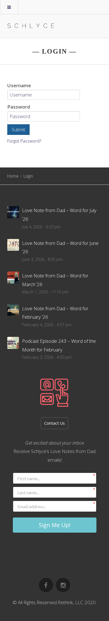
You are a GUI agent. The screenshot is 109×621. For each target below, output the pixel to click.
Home (13, 176)
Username (19, 85)
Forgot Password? (24, 141)
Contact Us (54, 423)
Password (18, 107)
